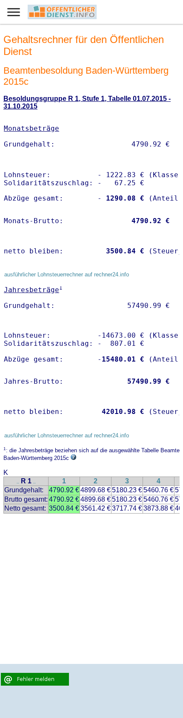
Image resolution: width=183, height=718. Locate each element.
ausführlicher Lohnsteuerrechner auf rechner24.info (66, 274)
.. (18, 482)
